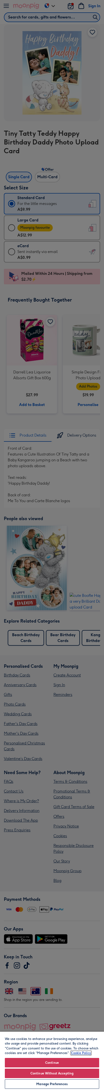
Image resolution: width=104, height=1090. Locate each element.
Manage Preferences (51, 1084)
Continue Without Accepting (52, 1073)
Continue (52, 1063)
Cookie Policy (81, 1053)
